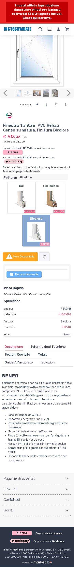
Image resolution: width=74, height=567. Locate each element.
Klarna (12, 152)
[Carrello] (67, 29)
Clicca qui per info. (37, 18)
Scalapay (58, 541)
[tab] (14, 347)
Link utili (10, 489)
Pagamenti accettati (19, 478)
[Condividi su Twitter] (37, 104)
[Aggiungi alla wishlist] (44, 256)
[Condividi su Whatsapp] (65, 104)
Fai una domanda (26, 274)
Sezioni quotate (17, 354)
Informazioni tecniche (48, 347)
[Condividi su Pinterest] (56, 104)
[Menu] (49, 29)
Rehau (66, 327)
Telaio (43, 354)
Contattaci (12, 500)
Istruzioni (48, 362)
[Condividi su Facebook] (46, 104)
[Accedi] (58, 29)
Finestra (65, 314)
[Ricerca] (40, 29)
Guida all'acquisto (19, 362)
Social (8, 510)
